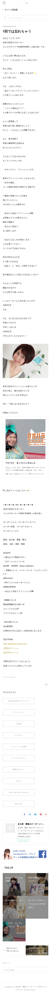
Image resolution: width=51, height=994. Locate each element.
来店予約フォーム (10, 652)
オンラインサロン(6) (9, 677)
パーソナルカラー (18, 758)
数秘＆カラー (18, 769)
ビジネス (18, 735)
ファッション (18, 712)
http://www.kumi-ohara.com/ (15, 643)
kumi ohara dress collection (18, 792)
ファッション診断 (18, 746)
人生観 (18, 723)
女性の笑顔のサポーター (18, 701)
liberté (18, 781)
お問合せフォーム (10, 648)
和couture (18, 803)
